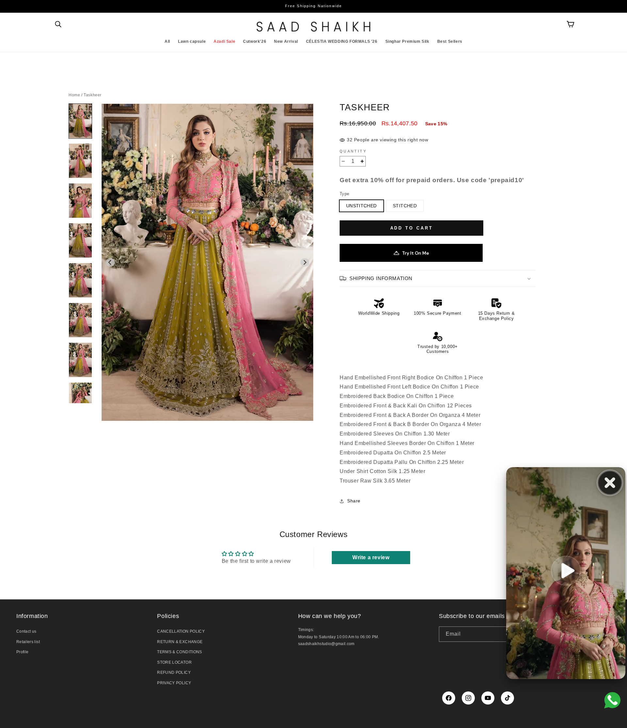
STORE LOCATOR (174, 662)
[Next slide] (304, 262)
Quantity (353, 151)
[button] (58, 24)
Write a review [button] (370, 557)
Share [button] (354, 500)
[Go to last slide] (110, 262)
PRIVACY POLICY (174, 683)
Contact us (26, 631)
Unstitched (361, 205)
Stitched (405, 205)
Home (74, 95)
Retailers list (28, 642)
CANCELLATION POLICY (181, 631)
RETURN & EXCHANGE (179, 642)
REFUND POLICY (174, 672)
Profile (22, 652)
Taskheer (93, 95)
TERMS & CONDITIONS (179, 652)
